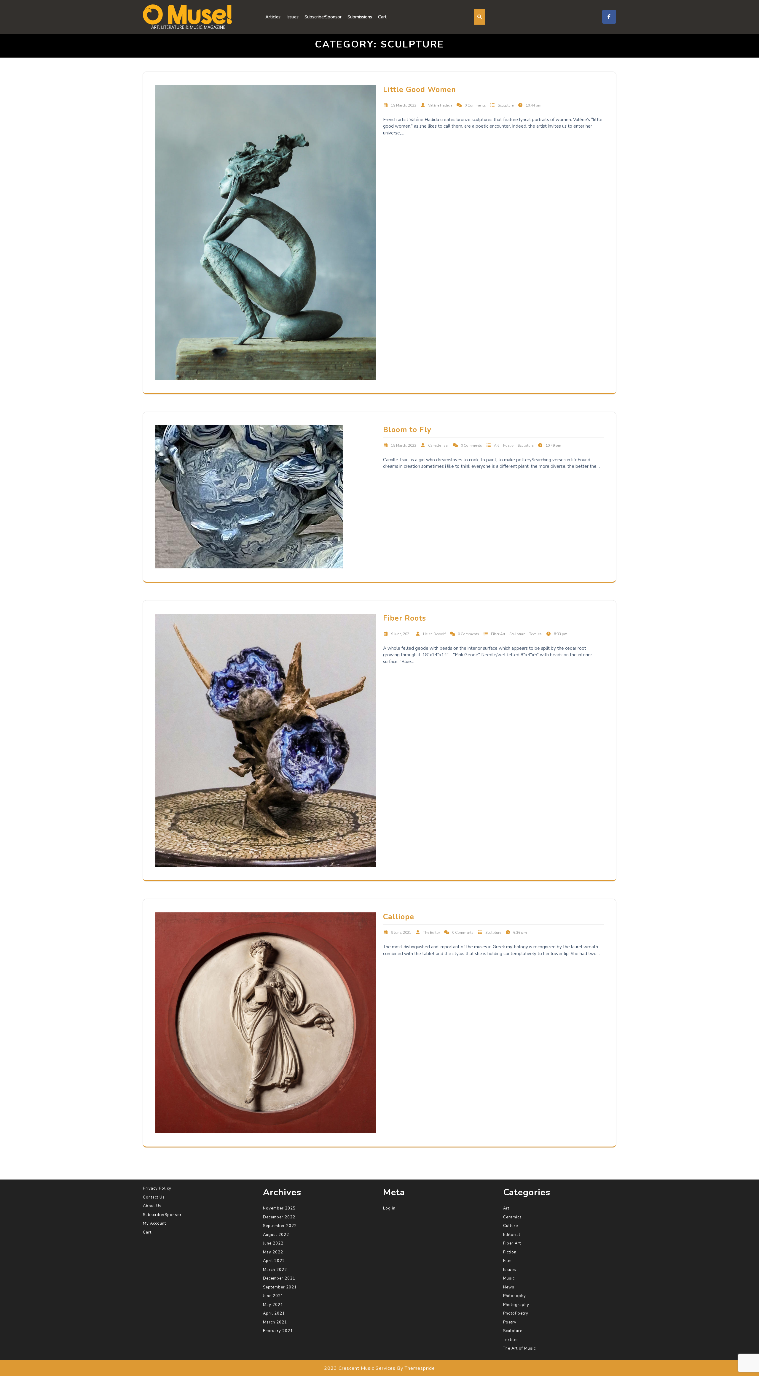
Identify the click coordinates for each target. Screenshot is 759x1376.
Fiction (509, 1252)
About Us (152, 1206)
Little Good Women (419, 90)
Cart (382, 17)
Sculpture (506, 105)
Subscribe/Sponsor (323, 17)
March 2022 (275, 1269)
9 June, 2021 (401, 634)
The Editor (431, 932)
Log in (389, 1208)
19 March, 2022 (403, 105)
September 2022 (280, 1225)
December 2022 (279, 1217)
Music (509, 1278)
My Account (154, 1223)
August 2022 (276, 1234)
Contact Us (154, 1197)
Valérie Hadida (440, 105)
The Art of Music (519, 1348)
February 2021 (278, 1331)
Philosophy (514, 1296)
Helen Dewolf (434, 634)
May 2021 (273, 1304)
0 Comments (475, 105)
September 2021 (280, 1287)
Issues (292, 17)
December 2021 (279, 1278)
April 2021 (274, 1313)
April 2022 (274, 1261)
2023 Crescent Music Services (360, 1368)
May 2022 (273, 1252)
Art (496, 445)
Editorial (511, 1234)
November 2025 (279, 1208)
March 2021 (275, 1322)
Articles (272, 17)
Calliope (398, 917)
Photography (516, 1304)
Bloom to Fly (407, 430)
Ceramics (512, 1217)
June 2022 (273, 1243)
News (508, 1287)
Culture (510, 1225)
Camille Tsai (438, 445)
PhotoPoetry (515, 1313)
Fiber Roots (404, 618)
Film (507, 1261)
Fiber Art (498, 634)
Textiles (535, 634)
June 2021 (273, 1296)
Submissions (359, 17)
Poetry (508, 445)
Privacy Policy (157, 1188)
